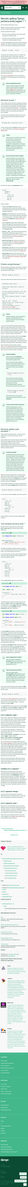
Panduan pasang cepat (7, 828)
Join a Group (4, 1084)
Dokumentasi (5, 13)
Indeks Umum (5, 894)
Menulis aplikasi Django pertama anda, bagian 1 (13, 858)
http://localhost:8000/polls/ (11, 698)
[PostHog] (3, 1032)
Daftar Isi (16, 924)
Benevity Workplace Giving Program (9, 1151)
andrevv (4, 1177)
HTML (12, 954)
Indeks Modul (8, 924)
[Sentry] (3, 970)
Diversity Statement (5, 1072)
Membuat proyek (8, 861)
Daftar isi (4, 891)
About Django (4, 1060)
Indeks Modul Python (7, 896)
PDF (15, 954)
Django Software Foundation (7, 1068)
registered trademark (15, 1182)
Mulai (5, 906)
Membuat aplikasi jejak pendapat (11, 865)
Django (2, 7)
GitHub (2, 1121)
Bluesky (2, 1128)
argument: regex (10, 870)
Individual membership (6, 1093)
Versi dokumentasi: (20, 1180)
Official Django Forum (6, 938)
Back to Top (14, 835)
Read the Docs (11, 955)
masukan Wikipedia (7, 743)
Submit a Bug (4, 1089)
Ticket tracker (4, 944)
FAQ (2, 917)
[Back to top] (25, 1184)
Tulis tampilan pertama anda (10, 868)
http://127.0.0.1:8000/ (8, 307)
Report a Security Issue (6, 1091)
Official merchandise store (7, 1149)
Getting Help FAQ (5, 1105)
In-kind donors (5, 1166)
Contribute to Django (5, 1086)
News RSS (3, 1133)
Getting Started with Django (7, 1063)
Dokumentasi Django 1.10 (8, 903)
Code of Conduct (5, 1070)
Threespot (4, 1172)
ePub (18, 954)
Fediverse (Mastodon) (6, 1126)
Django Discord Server (6, 932)
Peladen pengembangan (9, 863)
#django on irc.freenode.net (16, 90)
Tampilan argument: (11, 873)
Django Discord (4, 1107)
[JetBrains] (3, 983)
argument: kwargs (11, 875)
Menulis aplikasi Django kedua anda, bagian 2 (15, 830)
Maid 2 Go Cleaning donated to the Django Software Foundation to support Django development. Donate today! (16, 848)
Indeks (2, 924)
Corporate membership (6, 1147)
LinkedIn (3, 1130)
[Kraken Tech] (3, 1007)
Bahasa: (23, 1177)
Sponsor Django (4, 1144)
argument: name (10, 878)
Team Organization (5, 1065)
